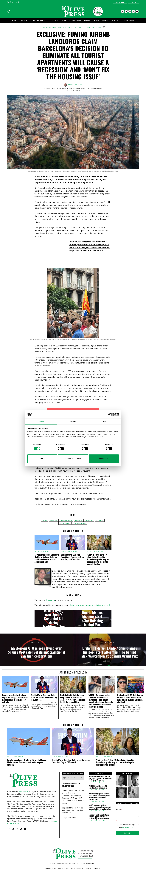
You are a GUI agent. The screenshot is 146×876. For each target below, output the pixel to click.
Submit (127, 833)
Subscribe (120, 2)
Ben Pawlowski (76, 85)
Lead (80, 27)
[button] (82, 777)
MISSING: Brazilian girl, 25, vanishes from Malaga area (98, 787)
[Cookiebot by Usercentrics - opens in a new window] (109, 414)
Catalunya (72, 27)
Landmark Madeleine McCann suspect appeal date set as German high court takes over (99, 817)
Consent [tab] (41, 421)
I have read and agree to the (129, 826)
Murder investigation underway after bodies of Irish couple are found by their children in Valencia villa (99, 796)
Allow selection (73, 459)
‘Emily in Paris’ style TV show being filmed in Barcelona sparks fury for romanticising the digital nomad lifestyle (98, 559)
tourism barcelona (80, 523)
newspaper (99, 520)
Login (133, 2)
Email (119, 809)
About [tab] (105, 421)
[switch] (61, 448)
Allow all (103, 459)
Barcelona (62, 27)
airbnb (45, 520)
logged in (50, 600)
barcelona (53, 520)
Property (86, 27)
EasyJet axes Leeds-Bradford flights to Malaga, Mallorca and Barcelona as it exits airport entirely (47, 558)
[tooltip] (122, 11)
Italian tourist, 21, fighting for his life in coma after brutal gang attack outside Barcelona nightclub (130, 698)
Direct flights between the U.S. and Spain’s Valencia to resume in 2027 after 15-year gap (100, 778)
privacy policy (127, 827)
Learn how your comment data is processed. (90, 605)
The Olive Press (65, 523)
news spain (89, 520)
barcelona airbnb (66, 520)
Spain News (61, 504)
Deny (42, 459)
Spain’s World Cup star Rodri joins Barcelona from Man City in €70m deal (72, 557)
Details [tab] (73, 421)
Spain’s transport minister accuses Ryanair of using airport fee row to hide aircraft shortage (100, 807)
